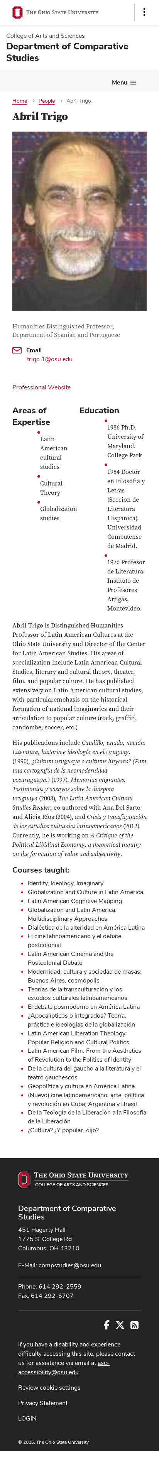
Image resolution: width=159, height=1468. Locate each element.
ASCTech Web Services (117, 1457)
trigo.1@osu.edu (50, 359)
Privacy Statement (43, 1403)
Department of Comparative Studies (67, 1212)
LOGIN (27, 1418)
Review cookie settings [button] (49, 1387)
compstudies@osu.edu (70, 1265)
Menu (119, 82)
